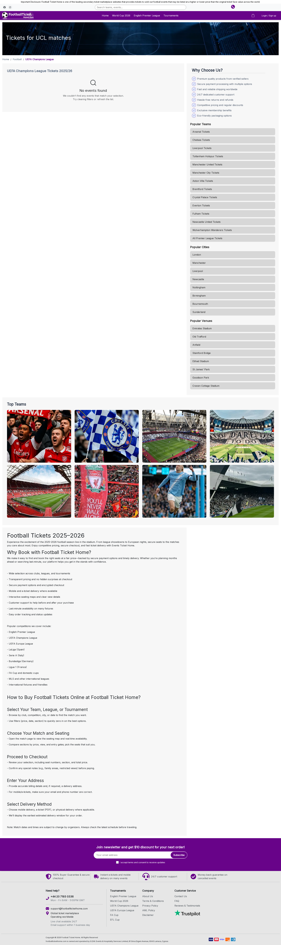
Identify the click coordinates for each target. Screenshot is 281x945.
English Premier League (147, 15)
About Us (147, 896)
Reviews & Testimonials (187, 905)
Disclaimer (148, 915)
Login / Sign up (269, 15)
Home (105, 15)
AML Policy (148, 910)
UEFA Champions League (124, 905)
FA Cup (114, 915)
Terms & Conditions (153, 900)
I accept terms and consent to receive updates (142, 862)
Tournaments (170, 15)
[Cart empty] (253, 15)
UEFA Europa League (122, 910)
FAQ (176, 900)
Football (17, 59)
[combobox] (140, 7)
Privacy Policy (150, 905)
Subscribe (179, 855)
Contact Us (180, 896)
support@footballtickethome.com (69, 908)
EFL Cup (115, 919)
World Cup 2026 (121, 15)
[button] (4, 7)
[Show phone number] (233, 7)
